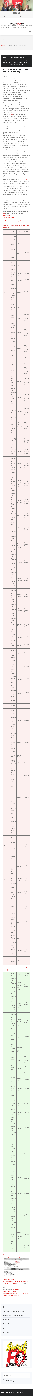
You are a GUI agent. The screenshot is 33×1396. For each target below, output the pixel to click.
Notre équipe (9, 1307)
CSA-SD (17, 57)
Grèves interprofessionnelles (17, 61)
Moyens (16, 64)
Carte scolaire (14, 62)
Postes (21, 64)
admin (6, 57)
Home (3, 45)
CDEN (20, 62)
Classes (24, 62)
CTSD (7, 64)
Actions (13, 57)
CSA (4, 64)
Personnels (7, 1332)
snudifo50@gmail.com (12, 16)
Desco (11, 64)
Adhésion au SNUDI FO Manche (14, 1311)
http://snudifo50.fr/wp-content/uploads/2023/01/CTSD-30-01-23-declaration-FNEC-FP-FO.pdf (16, 219)
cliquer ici (6, 215)
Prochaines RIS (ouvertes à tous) (13, 1315)
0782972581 (24, 16)
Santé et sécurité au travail (12, 1328)
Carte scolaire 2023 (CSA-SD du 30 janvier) (15, 70)
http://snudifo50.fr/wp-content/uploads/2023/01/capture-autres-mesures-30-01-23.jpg (16, 1281)
